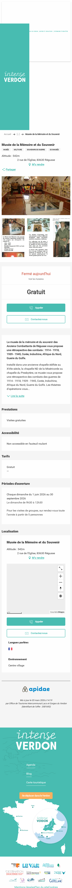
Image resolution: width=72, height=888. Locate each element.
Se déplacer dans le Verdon (36, 795)
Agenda (30, 764)
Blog (29, 773)
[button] (61, 31)
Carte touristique (36, 782)
